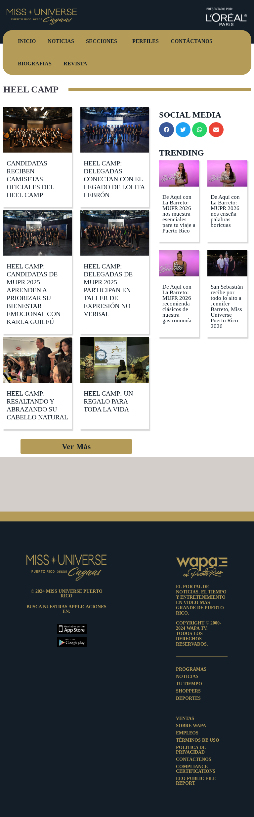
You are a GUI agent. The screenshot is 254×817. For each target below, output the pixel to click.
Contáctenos (193, 759)
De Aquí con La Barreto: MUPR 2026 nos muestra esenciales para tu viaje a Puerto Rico (178, 214)
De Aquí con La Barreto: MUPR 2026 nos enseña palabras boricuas (225, 211)
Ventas (185, 718)
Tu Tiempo (189, 684)
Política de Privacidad (191, 750)
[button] (76, 446)
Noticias (61, 41)
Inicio (27, 41)
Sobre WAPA (191, 726)
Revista (75, 63)
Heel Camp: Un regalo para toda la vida (108, 401)
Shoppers (188, 691)
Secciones (101, 41)
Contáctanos (191, 41)
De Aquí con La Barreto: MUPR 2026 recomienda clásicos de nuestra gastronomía (176, 304)
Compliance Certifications (195, 769)
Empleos (187, 733)
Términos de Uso (197, 740)
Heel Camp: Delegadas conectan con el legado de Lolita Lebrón (114, 179)
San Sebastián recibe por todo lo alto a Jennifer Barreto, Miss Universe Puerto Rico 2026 (227, 306)
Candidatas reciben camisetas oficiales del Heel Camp (30, 179)
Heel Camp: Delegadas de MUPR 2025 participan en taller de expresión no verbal (108, 290)
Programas (191, 669)
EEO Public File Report (196, 781)
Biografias (35, 63)
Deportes (188, 698)
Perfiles (145, 41)
